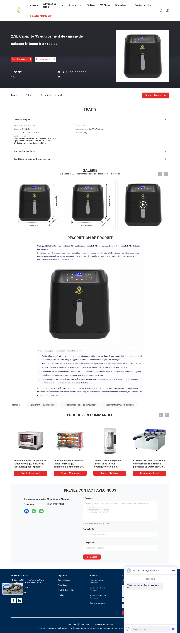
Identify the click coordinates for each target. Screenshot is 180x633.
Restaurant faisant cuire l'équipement (98, 597)
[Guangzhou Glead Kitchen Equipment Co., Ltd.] (19, 10)
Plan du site (72, 624)
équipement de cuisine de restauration (79, 405)
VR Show (105, 5)
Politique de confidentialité (103, 624)
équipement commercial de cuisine (119, 405)
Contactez (92, 557)
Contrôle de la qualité (66, 590)
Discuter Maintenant (21, 59)
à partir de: (89, 529)
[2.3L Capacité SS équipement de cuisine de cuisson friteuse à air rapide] (142, 56)
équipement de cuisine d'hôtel (42, 405)
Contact (61, 595)
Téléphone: (89, 542)
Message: (88, 498)
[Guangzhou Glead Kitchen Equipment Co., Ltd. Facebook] (13, 600)
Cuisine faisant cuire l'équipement (97, 589)
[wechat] (41, 511)
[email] (26, 511)
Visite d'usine (63, 585)
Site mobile (85, 624)
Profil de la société (64, 580)
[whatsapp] (33, 511)
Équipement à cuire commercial (97, 581)
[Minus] (173, 570)
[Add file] (128, 629)
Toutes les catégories (98, 603)
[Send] (173, 629)
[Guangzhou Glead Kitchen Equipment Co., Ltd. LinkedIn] (19, 600)
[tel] (48, 511)
